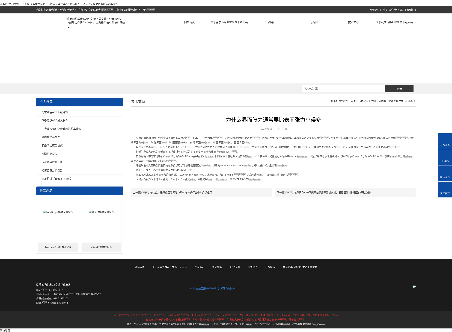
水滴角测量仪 (49, 153)
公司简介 (374, 10)
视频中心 (252, 267)
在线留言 (270, 267)
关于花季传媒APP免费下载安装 (229, 22)
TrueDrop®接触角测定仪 (58, 247)
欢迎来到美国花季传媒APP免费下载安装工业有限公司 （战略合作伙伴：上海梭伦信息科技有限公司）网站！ (96, 9)
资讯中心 (217, 267)
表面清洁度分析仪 (52, 145)
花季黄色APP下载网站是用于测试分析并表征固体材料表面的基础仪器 (332, 192)
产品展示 (270, 22)
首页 (353, 101)
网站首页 (189, 22)
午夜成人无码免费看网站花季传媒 (61, 128)
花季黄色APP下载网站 (54, 112)
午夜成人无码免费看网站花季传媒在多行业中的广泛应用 (181, 192)
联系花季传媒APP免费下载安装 (398, 10)
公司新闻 (312, 22)
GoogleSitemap (318, 324)
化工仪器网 (297, 324)
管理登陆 (307, 324)
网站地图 (5, 330)
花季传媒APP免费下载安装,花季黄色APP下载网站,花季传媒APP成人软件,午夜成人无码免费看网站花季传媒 (59, 3)
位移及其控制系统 (52, 162)
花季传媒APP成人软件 (54, 120)
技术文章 (353, 22)
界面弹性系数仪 (50, 137)
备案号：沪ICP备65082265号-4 (256, 324)
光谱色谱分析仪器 (52, 170)
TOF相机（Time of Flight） (57, 178)
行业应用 (235, 267)
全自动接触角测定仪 (101, 247)
